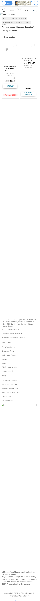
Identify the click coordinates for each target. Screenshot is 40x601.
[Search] (36, 3)
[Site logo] (23, 3)
